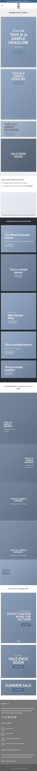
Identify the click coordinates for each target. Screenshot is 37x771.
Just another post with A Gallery (15, 743)
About (8, 766)
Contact (25, 766)
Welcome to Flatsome (12, 738)
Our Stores (14, 766)
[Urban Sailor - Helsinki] (18, 6)
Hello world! (9, 728)
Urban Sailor (9, 733)
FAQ (30, 766)
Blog (20, 766)
